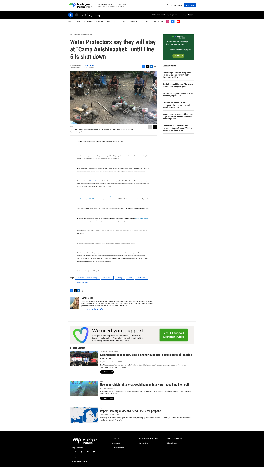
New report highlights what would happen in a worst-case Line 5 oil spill (145, 384)
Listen (122, 21)
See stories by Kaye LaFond (93, 309)
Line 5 (130, 278)
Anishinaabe (141, 278)
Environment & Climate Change (81, 34)
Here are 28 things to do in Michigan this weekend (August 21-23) (178, 94)
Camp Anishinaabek (94, 180)
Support (145, 21)
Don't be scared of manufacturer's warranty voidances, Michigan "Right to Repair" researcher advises (177, 128)
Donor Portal (177, 5)
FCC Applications (172, 443)
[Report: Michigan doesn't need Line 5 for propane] (84, 415)
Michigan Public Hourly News (148, 438)
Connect (133, 21)
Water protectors (82, 282)
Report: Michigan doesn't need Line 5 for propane (130, 411)
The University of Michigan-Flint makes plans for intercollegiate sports (178, 85)
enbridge (120, 278)
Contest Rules (143, 443)
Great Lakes (107, 278)
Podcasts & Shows (95, 21)
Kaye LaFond (89, 65)
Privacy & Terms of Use (174, 438)
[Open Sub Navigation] (74, 21)
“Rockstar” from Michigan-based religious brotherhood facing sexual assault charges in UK (176, 105)
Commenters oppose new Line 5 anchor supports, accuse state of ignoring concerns (146, 356)
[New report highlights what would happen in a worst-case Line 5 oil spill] (84, 388)
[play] (70, 15)
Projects (111, 21)
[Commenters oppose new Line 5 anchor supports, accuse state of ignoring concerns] (84, 358)
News (70, 21)
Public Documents (118, 448)
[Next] (155, 127)
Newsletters (158, 21)
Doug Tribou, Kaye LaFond (107, 362)
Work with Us (116, 443)
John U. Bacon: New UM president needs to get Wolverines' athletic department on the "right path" (178, 116)
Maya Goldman (104, 388)
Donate (190, 5)
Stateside (81, 21)
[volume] (77, 15)
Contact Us (115, 438)
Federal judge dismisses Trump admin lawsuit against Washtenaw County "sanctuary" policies (177, 75)
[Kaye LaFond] (74, 303)
